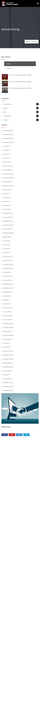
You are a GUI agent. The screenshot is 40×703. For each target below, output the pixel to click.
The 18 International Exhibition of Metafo (20, 88)
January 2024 (7, 217)
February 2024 (7, 213)
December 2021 (7, 284)
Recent (9, 64)
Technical (6, 120)
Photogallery (7, 116)
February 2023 (7, 256)
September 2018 (7, 367)
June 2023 (6, 245)
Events (5, 108)
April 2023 (6, 252)
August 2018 (6, 371)
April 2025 (6, 158)
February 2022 (7, 276)
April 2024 (6, 205)
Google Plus (12, 434)
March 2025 (6, 162)
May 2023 (5, 249)
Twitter (26, 434)
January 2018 (7, 378)
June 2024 (6, 197)
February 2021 (7, 308)
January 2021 (7, 312)
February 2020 (7, 315)
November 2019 (7, 327)
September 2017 (7, 390)
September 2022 (7, 268)
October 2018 (7, 363)
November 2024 (7, 178)
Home (27, 41)
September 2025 (7, 142)
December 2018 (7, 355)
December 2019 (7, 323)
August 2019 (6, 339)
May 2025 (5, 154)
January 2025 (7, 170)
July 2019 (5, 343)
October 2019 (7, 331)
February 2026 (7, 130)
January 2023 (7, 260)
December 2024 (7, 174)
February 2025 (7, 166)
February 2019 (7, 351)
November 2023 (7, 225)
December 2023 (7, 221)
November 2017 (7, 386)
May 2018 (5, 375)
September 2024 (7, 186)
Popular (9, 68)
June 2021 (6, 304)
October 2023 (7, 229)
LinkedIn (19, 434)
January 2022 (7, 280)
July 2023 (5, 241)
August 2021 (6, 296)
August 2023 (6, 237)
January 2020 (7, 319)
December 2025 (7, 134)
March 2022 (6, 272)
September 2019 (7, 335)
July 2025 (5, 146)
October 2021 (7, 292)
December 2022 (7, 264)
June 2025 (6, 150)
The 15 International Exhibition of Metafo (20, 75)
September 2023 (7, 233)
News (4, 112)
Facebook (4, 434)
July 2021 (5, 300)
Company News (7, 104)
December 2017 (7, 382)
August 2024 (6, 189)
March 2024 (6, 209)
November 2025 (7, 138)
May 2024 (5, 201)
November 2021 (7, 288)
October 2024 (7, 182)
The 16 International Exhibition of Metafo (20, 81)
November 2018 (7, 359)
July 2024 (5, 193)
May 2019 (5, 347)
